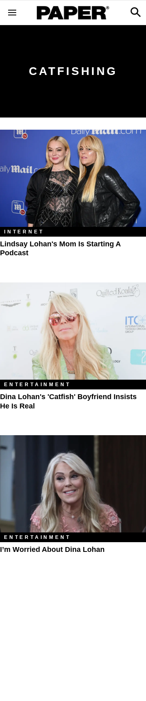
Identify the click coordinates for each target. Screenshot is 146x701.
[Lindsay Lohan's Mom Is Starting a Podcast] (73, 178)
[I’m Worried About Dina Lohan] (73, 483)
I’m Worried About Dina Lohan (52, 549)
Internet (24, 232)
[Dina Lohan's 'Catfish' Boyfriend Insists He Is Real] (73, 331)
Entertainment (37, 384)
